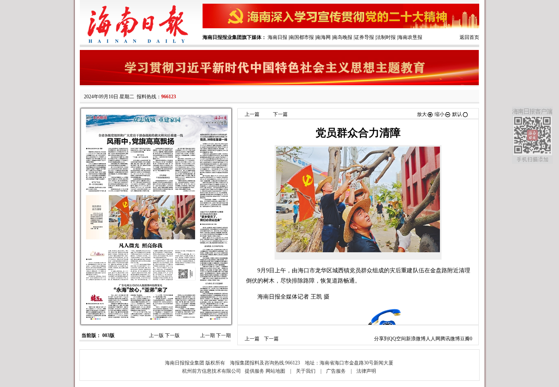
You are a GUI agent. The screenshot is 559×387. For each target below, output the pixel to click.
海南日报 (277, 37)
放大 (422, 114)
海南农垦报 (410, 37)
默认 (457, 114)
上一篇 (252, 114)
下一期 (223, 335)
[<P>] (358, 199)
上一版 (156, 335)
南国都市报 (301, 37)
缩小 (439, 114)
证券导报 (364, 37)
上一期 (207, 335)
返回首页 (469, 37)
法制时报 (386, 37)
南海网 (323, 37)
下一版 (172, 335)
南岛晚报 (342, 37)
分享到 (381, 339)
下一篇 (280, 114)
